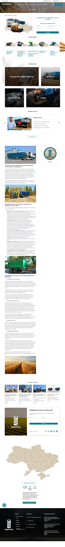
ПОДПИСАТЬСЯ (43, 423)
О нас (27, 4)
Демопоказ (18, 524)
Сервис (34, 4)
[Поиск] (53, 4)
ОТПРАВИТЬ (48, 32)
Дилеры (37, 4)
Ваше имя (31, 417)
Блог (41, 4)
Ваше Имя (38, 25)
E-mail (43, 417)
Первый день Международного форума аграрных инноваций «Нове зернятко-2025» (52, 518)
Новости (6, 403)
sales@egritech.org (31, 524)
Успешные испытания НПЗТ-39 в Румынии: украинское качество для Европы (52, 532)
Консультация (59, 4)
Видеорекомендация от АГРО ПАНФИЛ (41, 127)
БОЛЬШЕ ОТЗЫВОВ (32, 136)
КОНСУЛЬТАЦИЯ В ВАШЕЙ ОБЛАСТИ (29, 502)
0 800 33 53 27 (56, 1)
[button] (5, 123)
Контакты (45, 4)
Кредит (30, 4)
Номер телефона (50, 25)
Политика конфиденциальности (20, 529)
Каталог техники (21, 4)
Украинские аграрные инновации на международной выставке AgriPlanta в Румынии (52, 525)
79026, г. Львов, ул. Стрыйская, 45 (34, 517)
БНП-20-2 (44, 123)
